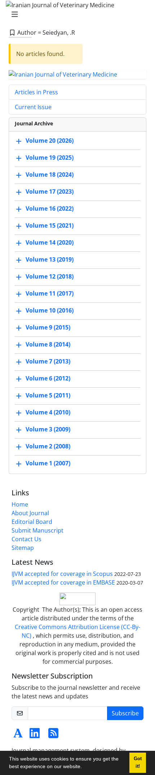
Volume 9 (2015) (48, 328)
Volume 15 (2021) (50, 226)
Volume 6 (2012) (48, 379)
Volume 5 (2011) (48, 396)
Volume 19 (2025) (50, 158)
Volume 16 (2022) (50, 209)
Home (20, 504)
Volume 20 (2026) (50, 141)
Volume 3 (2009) (48, 430)
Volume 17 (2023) (50, 192)
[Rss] (53, 735)
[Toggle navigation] (75, 14)
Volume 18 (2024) (50, 175)
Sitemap (23, 548)
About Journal (30, 513)
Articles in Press (36, 92)
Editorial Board (32, 522)
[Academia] (18, 735)
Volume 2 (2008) (48, 447)
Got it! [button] (138, 762)
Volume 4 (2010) (48, 413)
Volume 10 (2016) (50, 311)
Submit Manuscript (37, 530)
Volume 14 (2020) (50, 243)
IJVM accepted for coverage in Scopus (62, 574)
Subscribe (125, 713)
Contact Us (26, 539)
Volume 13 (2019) (50, 260)
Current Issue (33, 107)
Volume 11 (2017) (50, 294)
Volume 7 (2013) (48, 362)
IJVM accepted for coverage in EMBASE (63, 582)
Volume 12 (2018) (50, 277)
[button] (84, 767)
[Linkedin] (34, 735)
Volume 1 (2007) (48, 464)
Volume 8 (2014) (48, 345)
